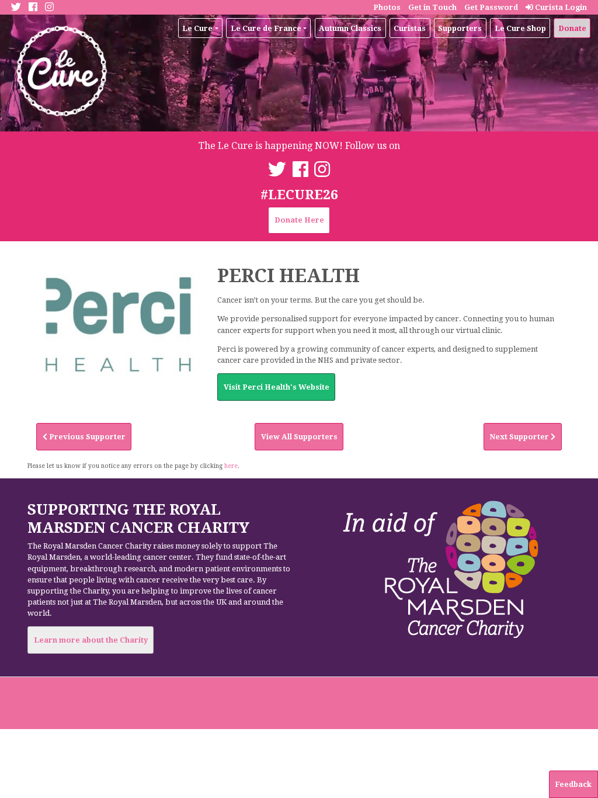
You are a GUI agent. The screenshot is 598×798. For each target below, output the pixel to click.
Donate (572, 28)
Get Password (491, 7)
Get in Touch (432, 7)
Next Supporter (520, 436)
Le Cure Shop (520, 28)
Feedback (573, 784)
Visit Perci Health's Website (276, 387)
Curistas (410, 28)
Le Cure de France (266, 28)
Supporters (460, 28)
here (231, 465)
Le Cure (197, 28)
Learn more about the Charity (91, 640)
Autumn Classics (350, 28)
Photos (387, 7)
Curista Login (560, 7)
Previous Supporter (86, 436)
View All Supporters (299, 436)
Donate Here (299, 220)
